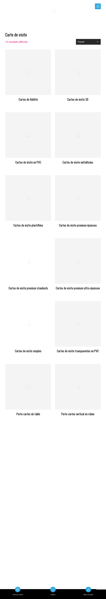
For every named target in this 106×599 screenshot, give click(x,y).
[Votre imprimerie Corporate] (53, 10)
